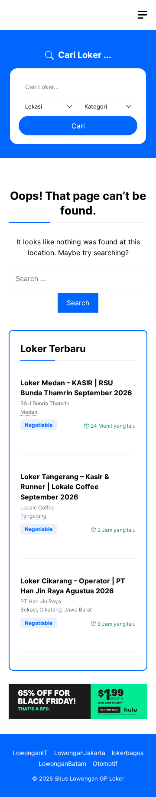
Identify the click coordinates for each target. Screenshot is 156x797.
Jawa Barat (78, 609)
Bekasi (28, 609)
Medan (28, 412)
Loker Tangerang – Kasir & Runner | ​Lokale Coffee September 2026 (64, 486)
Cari (78, 126)
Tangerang (33, 515)
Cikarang (50, 609)
